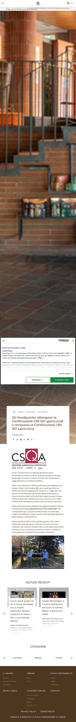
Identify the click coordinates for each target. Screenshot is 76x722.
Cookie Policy (47, 711)
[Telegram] (28, 439)
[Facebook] (13, 439)
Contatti (55, 691)
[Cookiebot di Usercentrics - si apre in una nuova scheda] (60, 340)
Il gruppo (8, 673)
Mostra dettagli (64, 373)
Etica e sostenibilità (61, 673)
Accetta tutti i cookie (62, 380)
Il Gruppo (17, 658)
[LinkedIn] (21, 439)
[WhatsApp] (24, 439)
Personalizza (36, 380)
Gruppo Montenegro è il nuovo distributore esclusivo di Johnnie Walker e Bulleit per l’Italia (53, 608)
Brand (38, 658)
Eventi (59, 658)
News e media (10, 691)
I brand (31, 673)
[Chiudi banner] (73, 340)
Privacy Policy (29, 711)
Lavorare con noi (36, 691)
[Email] (31, 439)
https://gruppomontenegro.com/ (24, 358)
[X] (17, 439)
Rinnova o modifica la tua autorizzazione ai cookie (38, 717)
